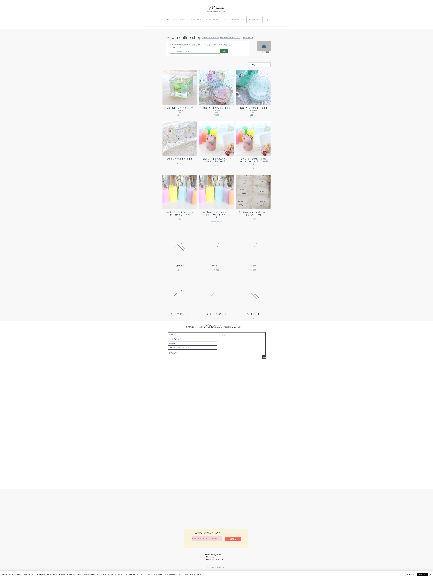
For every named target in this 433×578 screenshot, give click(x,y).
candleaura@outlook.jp (215, 567)
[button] (264, 46)
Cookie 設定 (410, 574)
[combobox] (259, 65)
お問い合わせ (248, 38)
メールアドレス (175, 47)
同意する (422, 574)
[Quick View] (179, 87)
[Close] (430, 574)
